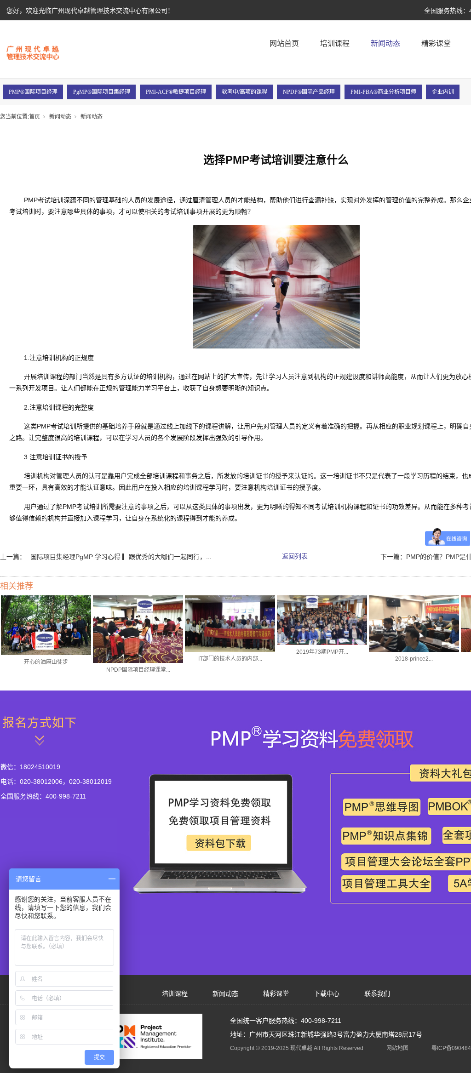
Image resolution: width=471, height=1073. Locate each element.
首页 (34, 117)
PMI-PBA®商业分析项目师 (383, 92)
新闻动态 (385, 43)
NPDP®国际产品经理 (309, 92)
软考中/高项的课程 (244, 92)
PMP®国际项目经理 (33, 92)
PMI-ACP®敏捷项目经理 (176, 92)
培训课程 (335, 43)
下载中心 (326, 993)
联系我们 (377, 993)
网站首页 (284, 43)
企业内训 (443, 92)
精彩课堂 (436, 43)
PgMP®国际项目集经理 (101, 92)
